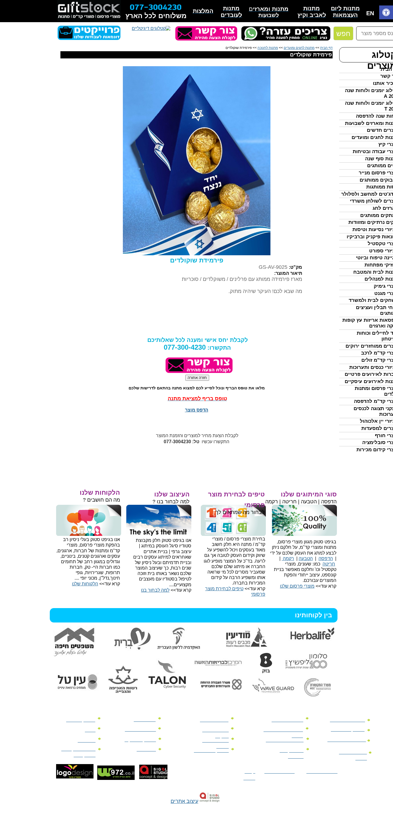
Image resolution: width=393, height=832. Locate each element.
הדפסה (325, 558)
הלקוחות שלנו (85, 583)
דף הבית (326, 48)
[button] (386, 13)
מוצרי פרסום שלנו (297, 586)
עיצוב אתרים (184, 801)
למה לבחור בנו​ (155, 590)
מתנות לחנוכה (267, 48)
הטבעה (306, 558)
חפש (343, 33)
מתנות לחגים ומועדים (299, 48)
